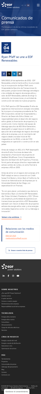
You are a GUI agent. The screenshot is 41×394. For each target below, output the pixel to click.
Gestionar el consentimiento (16, 391)
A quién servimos (6, 298)
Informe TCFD (30, 388)
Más (3, 355)
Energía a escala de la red (9, 340)
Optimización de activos (8, 348)
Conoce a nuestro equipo (9, 301)
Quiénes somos (6, 296)
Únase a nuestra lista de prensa (21, 250)
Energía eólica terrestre (8, 317)
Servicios (4, 330)
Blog (2, 369)
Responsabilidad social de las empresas (13, 306)
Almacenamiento (6, 325)
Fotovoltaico (5, 322)
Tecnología (7, 313)
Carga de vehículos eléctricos (10, 327)
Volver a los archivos (10, 217)
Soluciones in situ (6, 346)
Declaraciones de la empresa (10, 304)
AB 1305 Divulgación (17, 388)
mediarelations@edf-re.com (16, 238)
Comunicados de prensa (8, 364)
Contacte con (5, 375)
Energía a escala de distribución (11, 343)
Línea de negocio (10, 337)
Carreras (4, 372)
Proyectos (4, 361)
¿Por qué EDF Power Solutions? (11, 293)
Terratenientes (5, 359)
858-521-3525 (11, 236)
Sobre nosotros (9, 289)
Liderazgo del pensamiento (9, 367)
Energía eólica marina (7, 319)
